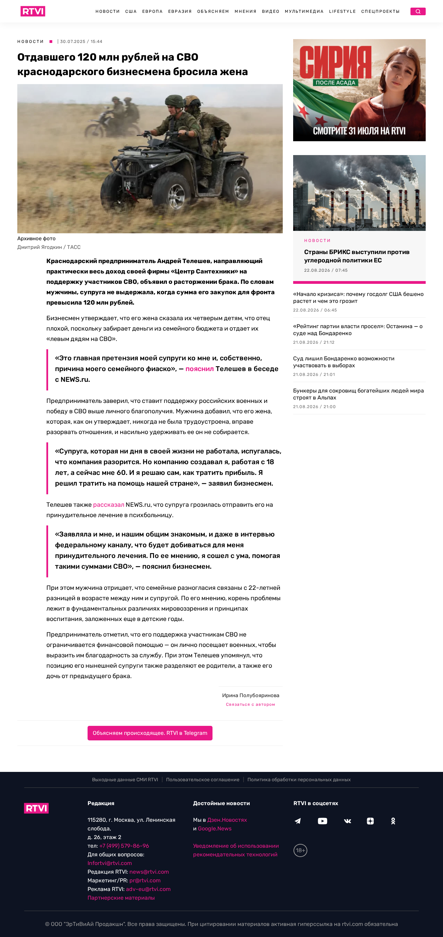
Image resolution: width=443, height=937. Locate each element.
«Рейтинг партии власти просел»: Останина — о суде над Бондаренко (358, 329)
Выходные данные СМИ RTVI (125, 780)
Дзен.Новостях (227, 820)
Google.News (215, 828)
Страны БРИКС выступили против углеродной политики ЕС (357, 256)
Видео (271, 11)
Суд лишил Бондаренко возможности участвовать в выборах (344, 362)
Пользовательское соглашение (202, 780)
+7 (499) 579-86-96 (124, 846)
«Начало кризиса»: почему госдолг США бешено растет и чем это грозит (358, 297)
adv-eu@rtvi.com (148, 889)
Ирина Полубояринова (250, 695)
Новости (108, 11)
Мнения (246, 11)
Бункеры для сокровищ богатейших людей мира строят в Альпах (358, 394)
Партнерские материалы (121, 897)
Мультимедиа (304, 11)
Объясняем (213, 11)
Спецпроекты (380, 11)
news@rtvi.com (149, 871)
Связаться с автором (250, 704)
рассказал (108, 504)
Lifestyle (342, 11)
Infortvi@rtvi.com (110, 863)
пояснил (200, 368)
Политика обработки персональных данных (299, 780)
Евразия (180, 11)
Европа (152, 11)
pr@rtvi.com (145, 880)
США (131, 11)
